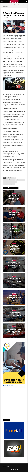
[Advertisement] (14, 403)
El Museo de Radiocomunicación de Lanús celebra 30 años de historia (14, 330)
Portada (4, 5)
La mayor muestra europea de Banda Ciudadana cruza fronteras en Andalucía (14, 231)
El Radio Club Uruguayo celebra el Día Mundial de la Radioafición (14, 297)
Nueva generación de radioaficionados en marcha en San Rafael (14, 264)
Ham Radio (9, 177)
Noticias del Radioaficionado (9, 180)
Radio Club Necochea (20, 180)
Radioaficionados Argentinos (9, 184)
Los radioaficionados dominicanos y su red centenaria (14, 214)
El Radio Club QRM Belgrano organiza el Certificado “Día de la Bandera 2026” (14, 198)
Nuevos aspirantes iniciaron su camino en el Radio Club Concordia (14, 313)
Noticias (8, 5)
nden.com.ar (12, 175)
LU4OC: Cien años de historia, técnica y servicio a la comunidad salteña (14, 281)
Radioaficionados (13, 182)
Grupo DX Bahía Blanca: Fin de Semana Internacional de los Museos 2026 (14, 247)
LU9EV (14, 177)
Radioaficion (5, 182)
